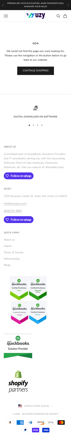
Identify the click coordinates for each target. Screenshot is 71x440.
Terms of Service (13, 252)
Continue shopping (35, 70)
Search (8, 246)
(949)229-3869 (34, 7)
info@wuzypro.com (15, 203)
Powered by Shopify (46, 414)
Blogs (7, 265)
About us (9, 240)
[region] (35, 112)
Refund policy (12, 259)
